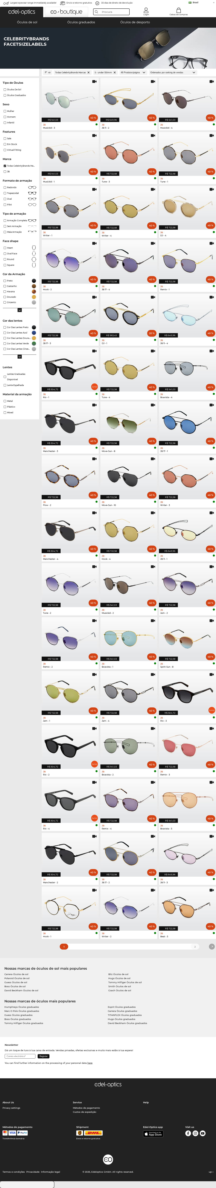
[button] (21, 12)
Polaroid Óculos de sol (17, 978)
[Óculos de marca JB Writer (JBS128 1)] (70, 206)
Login (146, 14)
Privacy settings (11, 1107)
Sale (9, 138)
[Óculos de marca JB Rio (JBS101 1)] (70, 367)
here (89, 1063)
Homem (11, 117)
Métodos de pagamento (86, 1107)
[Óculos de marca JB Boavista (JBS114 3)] (187, 799)
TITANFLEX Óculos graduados (125, 1015)
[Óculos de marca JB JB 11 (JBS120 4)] (187, 314)
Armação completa (17, 220)
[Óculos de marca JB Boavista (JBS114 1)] (128, 637)
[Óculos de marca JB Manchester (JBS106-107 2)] (70, 853)
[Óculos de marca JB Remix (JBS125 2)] (70, 637)
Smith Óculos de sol (119, 986)
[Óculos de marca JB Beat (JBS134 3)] (187, 907)
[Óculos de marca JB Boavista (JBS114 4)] (187, 367)
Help (146, 1102)
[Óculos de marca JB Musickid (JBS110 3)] (70, 98)
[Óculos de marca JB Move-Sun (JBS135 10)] (128, 475)
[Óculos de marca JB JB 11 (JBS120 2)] (128, 98)
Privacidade (32, 1171)
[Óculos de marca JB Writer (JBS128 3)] (187, 475)
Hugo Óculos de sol (119, 978)
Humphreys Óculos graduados (21, 1007)
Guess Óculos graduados (18, 1015)
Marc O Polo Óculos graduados (21, 1011)
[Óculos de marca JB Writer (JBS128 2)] (128, 907)
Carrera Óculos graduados (122, 1011)
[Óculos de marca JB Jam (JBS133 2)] (187, 583)
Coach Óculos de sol (119, 990)
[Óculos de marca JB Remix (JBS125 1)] (187, 260)
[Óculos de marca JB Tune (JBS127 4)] (128, 367)
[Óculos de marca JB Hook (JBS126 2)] (70, 260)
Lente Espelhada (15, 385)
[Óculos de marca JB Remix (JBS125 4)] (128, 799)
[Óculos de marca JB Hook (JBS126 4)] (128, 529)
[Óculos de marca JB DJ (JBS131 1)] (128, 314)
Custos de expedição (84, 1112)
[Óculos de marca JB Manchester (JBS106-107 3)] (70, 421)
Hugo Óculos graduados (121, 1019)
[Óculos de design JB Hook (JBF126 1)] (70, 907)
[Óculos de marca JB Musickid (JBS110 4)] (187, 98)
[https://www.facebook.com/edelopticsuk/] (188, 1133)
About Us (8, 1102)
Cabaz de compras (179, 14)
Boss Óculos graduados (17, 1019)
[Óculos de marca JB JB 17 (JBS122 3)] (70, 314)
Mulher (10, 111)
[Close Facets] (19, 72)
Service (77, 1102)
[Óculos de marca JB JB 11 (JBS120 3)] (187, 853)
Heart (10, 248)
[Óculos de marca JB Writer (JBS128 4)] (128, 206)
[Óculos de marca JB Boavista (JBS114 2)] (128, 745)
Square (10, 265)
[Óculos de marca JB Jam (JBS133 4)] (128, 691)
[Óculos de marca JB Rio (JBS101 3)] (187, 691)
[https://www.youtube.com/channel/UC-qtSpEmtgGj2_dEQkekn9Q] (203, 1133)
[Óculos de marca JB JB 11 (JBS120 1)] (187, 529)
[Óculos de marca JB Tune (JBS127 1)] (187, 152)
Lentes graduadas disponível (16, 377)
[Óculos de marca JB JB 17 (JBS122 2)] (128, 853)
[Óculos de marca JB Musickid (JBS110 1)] (70, 152)
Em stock (12, 144)
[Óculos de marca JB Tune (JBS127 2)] (70, 583)
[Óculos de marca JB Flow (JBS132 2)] (70, 475)
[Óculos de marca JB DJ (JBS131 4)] (187, 206)
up (210, 1171)
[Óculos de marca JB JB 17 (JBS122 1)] (187, 421)
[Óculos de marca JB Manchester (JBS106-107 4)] (70, 529)
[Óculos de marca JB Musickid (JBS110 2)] (128, 583)
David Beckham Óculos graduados (127, 1023)
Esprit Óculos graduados (122, 1007)
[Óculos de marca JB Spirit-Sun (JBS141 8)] (187, 637)
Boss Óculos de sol (15, 986)
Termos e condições (14, 1171)
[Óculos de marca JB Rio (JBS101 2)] (70, 745)
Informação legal (50, 1171)
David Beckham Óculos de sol (21, 990)
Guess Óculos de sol (15, 982)
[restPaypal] (22, 1133)
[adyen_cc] (5, 1133)
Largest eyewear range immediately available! (33, 3)
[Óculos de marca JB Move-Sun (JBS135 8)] (128, 421)
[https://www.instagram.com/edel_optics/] (195, 1133)
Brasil (195, 2)
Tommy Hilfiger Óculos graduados (23, 1023)
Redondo (12, 187)
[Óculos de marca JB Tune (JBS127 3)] (128, 152)
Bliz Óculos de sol (118, 974)
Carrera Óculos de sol (16, 974)
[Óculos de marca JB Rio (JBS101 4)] (70, 799)
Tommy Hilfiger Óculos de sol (125, 982)
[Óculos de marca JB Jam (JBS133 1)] (70, 691)
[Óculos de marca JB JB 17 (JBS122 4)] (128, 260)
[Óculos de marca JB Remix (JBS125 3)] (187, 745)
